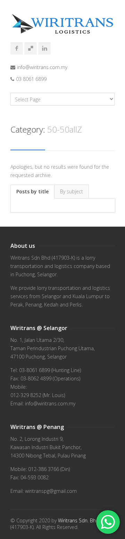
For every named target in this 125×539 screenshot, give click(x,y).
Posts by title (32, 191)
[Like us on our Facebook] (16, 48)
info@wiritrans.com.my (42, 67)
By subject (71, 191)
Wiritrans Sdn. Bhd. (79, 520)
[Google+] (30, 48)
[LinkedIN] (44, 48)
